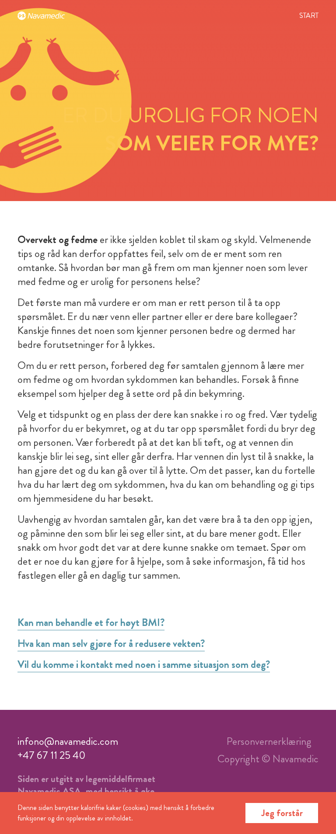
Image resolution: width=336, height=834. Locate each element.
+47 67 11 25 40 (51, 755)
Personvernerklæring (269, 741)
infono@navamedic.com (68, 741)
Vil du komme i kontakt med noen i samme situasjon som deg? (144, 664)
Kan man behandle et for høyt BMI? (91, 622)
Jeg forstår (282, 813)
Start (308, 15)
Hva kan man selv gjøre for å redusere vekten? (111, 643)
